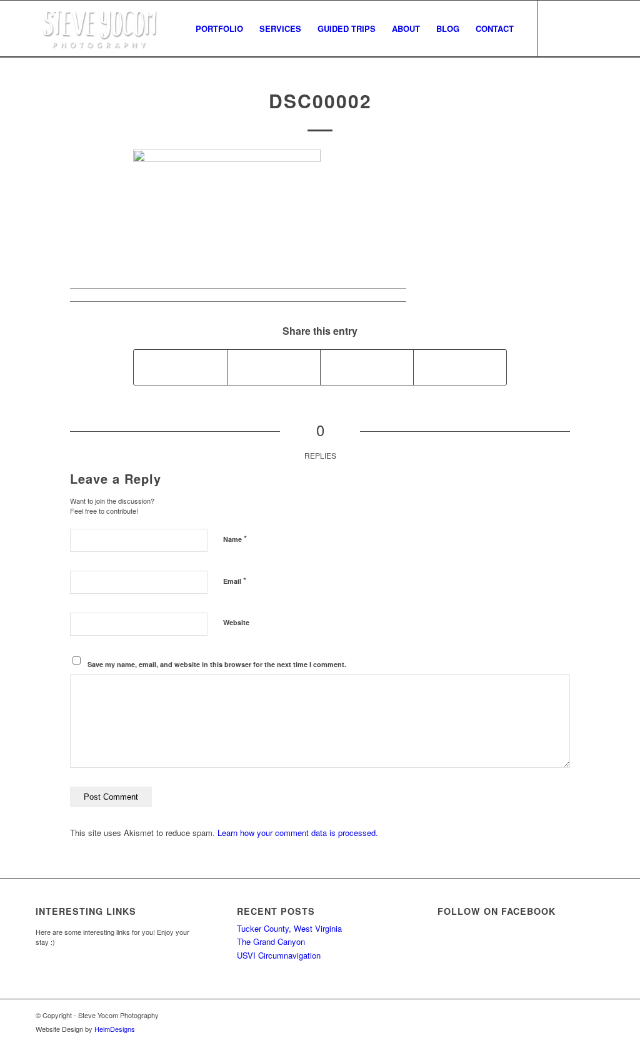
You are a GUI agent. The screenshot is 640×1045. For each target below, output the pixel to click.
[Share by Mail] (460, 367)
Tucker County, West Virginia (289, 928)
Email (234, 580)
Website (236, 622)
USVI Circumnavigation (279, 955)
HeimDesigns (114, 1029)
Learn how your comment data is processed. (298, 833)
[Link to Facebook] (557, 28)
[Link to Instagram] (576, 28)
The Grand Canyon (271, 941)
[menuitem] (219, 29)
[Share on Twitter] (274, 367)
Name (235, 538)
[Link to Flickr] (595, 28)
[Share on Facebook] (180, 367)
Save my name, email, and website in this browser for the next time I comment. (217, 664)
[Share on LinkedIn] (367, 367)
